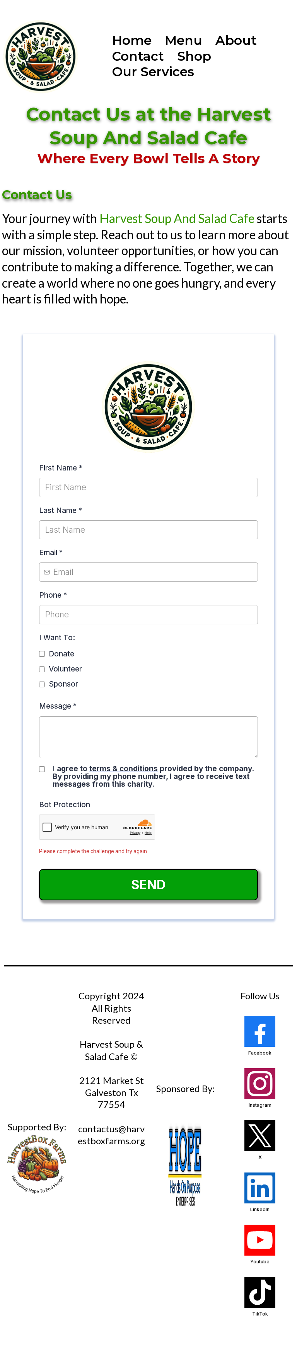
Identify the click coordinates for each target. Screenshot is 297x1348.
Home (132, 40)
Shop (194, 56)
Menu (183, 40)
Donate (61, 653)
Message (58, 706)
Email (51, 552)
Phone (53, 595)
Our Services (153, 71)
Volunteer (65, 669)
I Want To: (57, 637)
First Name (60, 468)
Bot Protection (64, 804)
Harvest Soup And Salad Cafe (178, 218)
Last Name (60, 510)
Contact (138, 56)
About (236, 40)
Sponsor (63, 684)
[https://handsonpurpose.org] (185, 1166)
